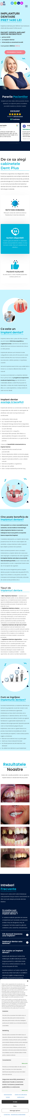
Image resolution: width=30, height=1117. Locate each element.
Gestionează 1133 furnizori (8, 1096)
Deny (15, 1106)
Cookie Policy (7, 1114)
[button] (27, 981)
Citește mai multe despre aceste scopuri (21, 1096)
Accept (15, 1102)
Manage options (15, 1110)
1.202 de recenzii (18, 116)
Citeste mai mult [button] (6, 138)
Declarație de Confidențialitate (18, 1114)
